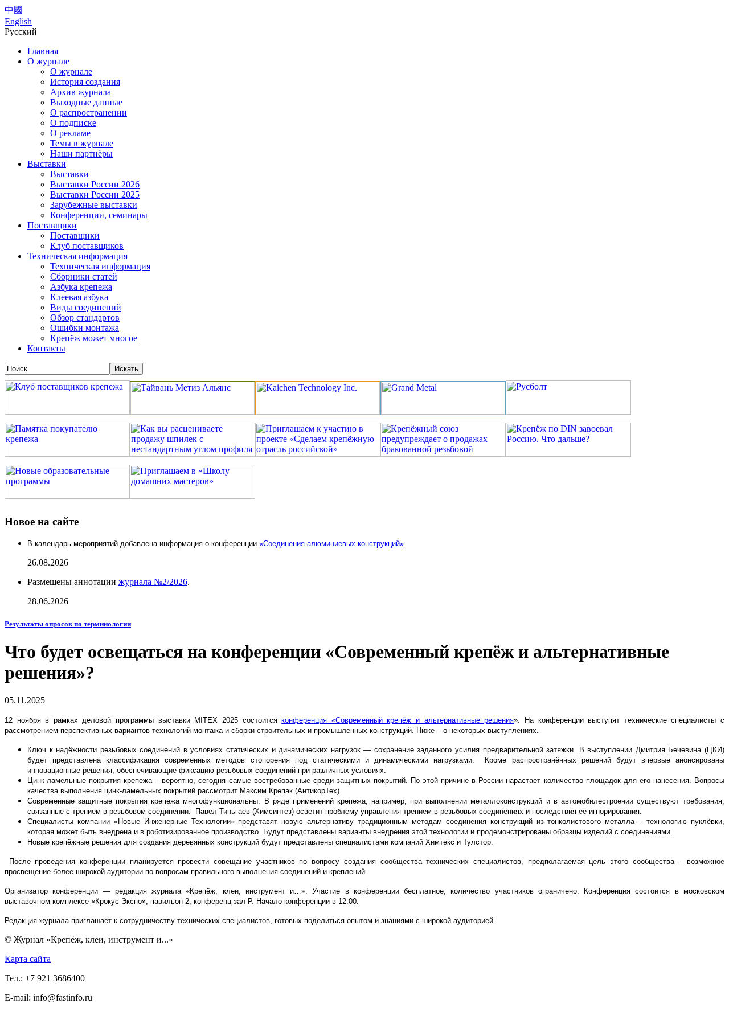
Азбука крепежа (81, 287)
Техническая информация (77, 256)
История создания (85, 82)
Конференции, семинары (99, 215)
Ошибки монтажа (84, 328)
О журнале (48, 61)
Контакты (46, 348)
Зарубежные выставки (93, 205)
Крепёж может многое (93, 338)
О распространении (88, 112)
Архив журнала (80, 92)
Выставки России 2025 (95, 194)
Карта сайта (28, 959)
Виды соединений (85, 307)
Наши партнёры (81, 153)
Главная (42, 51)
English (18, 21)
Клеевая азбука (79, 297)
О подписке (73, 123)
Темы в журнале (81, 143)
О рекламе (70, 133)
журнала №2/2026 (152, 582)
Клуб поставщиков (87, 246)
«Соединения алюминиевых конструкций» (331, 543)
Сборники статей (83, 276)
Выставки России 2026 (95, 184)
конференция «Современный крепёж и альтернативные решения (397, 720)
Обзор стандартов (85, 317)
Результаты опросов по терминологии (68, 624)
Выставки (46, 164)
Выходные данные (86, 102)
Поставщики (52, 225)
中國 (14, 10)
